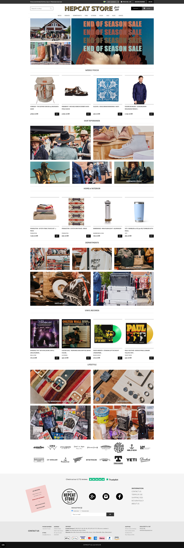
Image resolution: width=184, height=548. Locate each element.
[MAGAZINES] (60, 422)
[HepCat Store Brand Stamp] (70, 496)
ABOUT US (135, 504)
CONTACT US (136, 491)
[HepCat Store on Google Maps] (92, 496)
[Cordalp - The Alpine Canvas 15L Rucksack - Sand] (44, 89)
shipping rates (131, 531)
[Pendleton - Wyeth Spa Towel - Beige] (76, 211)
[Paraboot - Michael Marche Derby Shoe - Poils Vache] (76, 89)
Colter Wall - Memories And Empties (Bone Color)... (76, 352)
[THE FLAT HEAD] (92, 172)
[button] (144, 8)
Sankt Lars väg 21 (58, 531)
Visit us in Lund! (40, 507)
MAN (86, 15)
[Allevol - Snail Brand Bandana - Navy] (107, 89)
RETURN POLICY (138, 501)
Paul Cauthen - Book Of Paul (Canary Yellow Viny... (137, 352)
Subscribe (76, 511)
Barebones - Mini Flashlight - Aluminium (107, 228)
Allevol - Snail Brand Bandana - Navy (106, 106)
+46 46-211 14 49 (46, 529)
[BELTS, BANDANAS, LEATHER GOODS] (60, 386)
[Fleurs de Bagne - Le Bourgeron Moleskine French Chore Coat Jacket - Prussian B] (139, 89)
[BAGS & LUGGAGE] (134, 259)
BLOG (113, 15)
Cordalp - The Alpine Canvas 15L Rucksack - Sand (44, 108)
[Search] (51, 8)
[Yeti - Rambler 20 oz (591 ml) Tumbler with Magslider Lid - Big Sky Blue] (139, 211)
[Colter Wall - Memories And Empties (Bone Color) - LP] (76, 333)
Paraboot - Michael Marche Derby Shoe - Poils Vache (76, 108)
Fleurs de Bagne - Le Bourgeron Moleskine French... (135, 108)
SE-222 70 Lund (58, 533)
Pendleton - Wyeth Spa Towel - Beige (74, 228)
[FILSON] (50, 172)
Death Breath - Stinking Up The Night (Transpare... (106, 352)
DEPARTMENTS (77, 15)
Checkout (135, 8)
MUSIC (101, 15)
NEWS (59, 15)
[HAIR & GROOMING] (123, 422)
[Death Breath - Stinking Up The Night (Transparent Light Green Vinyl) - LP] (107, 333)
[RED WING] (123, 143)
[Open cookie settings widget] (3, 544)
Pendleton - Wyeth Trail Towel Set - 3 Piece (43, 230)
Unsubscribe (85, 511)
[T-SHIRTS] (92, 259)
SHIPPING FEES (137, 498)
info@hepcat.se (46, 535)
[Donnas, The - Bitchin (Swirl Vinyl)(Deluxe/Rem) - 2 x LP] (44, 333)
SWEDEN (56, 535)
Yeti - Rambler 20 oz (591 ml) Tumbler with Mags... (139, 230)
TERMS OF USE (137, 494)
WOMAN (93, 15)
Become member (140, 2)
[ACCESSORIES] (123, 386)
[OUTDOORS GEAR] (123, 288)
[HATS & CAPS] (60, 288)
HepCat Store (57, 529)
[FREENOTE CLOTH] (134, 172)
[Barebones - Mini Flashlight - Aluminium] (107, 211)
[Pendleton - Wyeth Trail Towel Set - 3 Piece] (44, 211)
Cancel (121, 15)
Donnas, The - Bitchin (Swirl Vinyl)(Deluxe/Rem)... (42, 352)
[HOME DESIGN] (50, 259)
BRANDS (67, 15)
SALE (107, 15)
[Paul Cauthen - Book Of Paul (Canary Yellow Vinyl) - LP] (139, 333)
